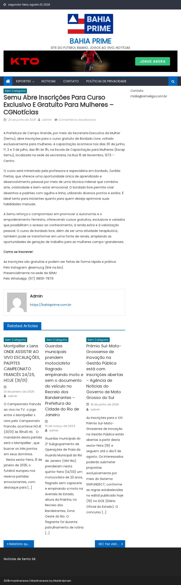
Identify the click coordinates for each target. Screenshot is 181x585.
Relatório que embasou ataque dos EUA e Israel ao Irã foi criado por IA (21, 544)
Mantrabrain (62, 581)
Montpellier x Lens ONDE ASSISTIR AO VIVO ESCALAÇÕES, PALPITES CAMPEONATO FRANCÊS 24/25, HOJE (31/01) (22, 363)
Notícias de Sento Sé (20, 559)
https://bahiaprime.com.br (50, 305)
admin (46, 120)
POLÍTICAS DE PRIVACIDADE (106, 81)
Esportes (23, 81)
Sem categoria (15, 91)
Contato (71, 81)
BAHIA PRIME (90, 41)
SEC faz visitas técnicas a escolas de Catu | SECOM (111, 544)
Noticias (48, 81)
